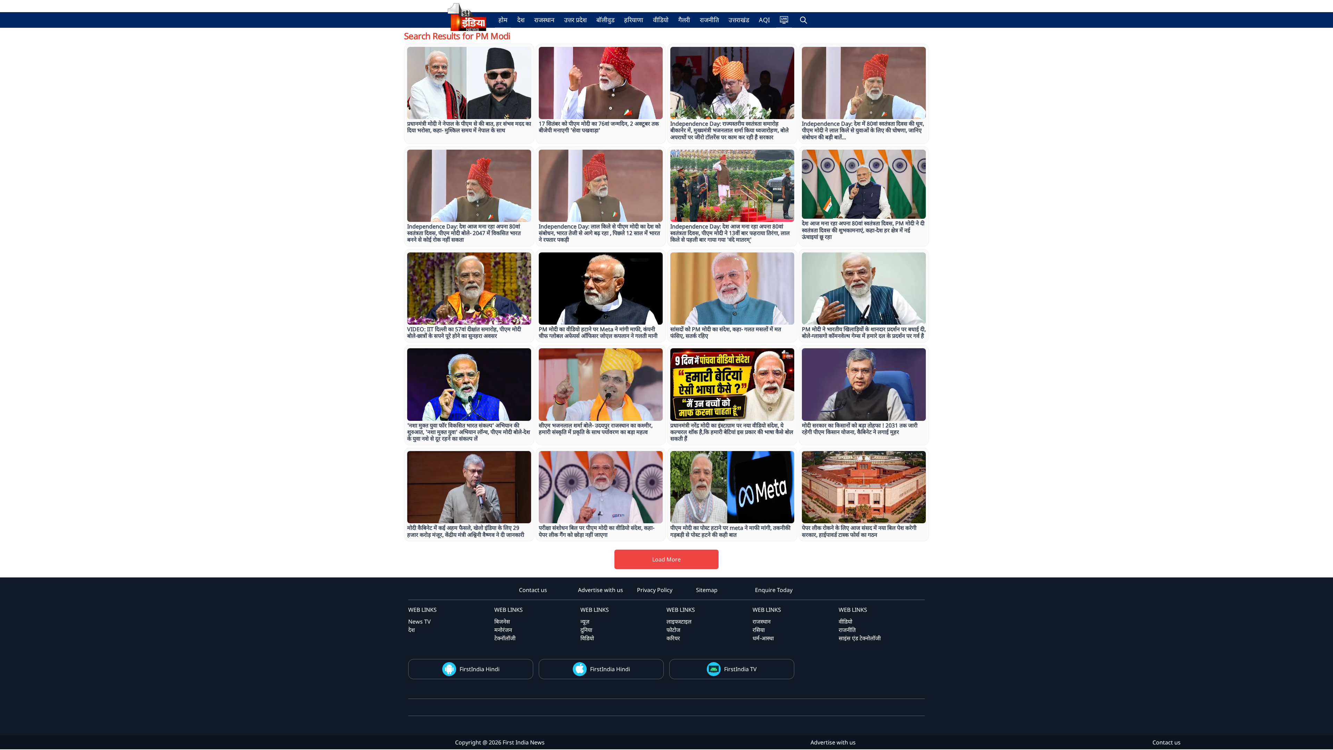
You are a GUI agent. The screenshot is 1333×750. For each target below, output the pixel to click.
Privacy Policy (654, 590)
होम (503, 20)
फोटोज (673, 630)
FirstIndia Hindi (480, 669)
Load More (666, 559)
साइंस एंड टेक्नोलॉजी (860, 638)
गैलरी (684, 20)
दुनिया (586, 630)
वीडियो (661, 20)
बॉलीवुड (605, 20)
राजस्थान (544, 20)
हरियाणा (633, 20)
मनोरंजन (503, 630)
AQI (764, 20)
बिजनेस (502, 621)
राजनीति (709, 20)
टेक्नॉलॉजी (504, 638)
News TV (419, 621)
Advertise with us (600, 590)
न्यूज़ (584, 621)
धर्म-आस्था (763, 638)
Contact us (533, 590)
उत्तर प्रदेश (575, 20)
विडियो (587, 638)
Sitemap (707, 590)
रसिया (759, 630)
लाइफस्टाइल (678, 621)
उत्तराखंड (739, 20)
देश (521, 20)
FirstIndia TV (740, 669)
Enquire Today (774, 590)
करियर (673, 638)
